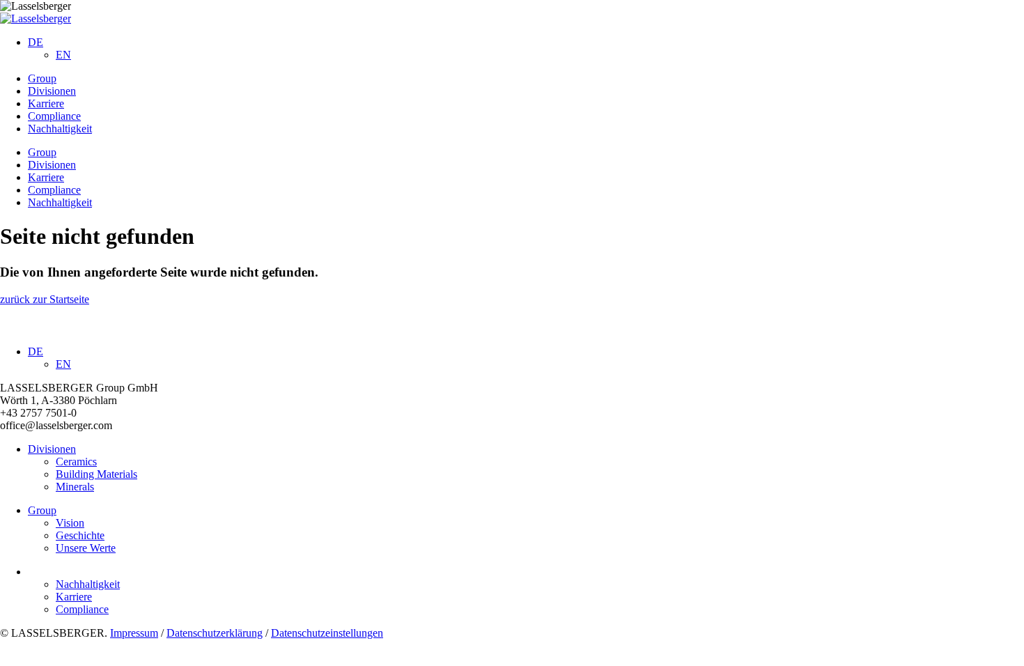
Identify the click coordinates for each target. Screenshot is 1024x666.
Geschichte (80, 535)
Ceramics (76, 461)
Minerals (75, 487)
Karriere (46, 103)
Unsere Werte (86, 548)
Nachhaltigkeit (60, 128)
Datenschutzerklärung (214, 633)
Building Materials (96, 474)
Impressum (134, 633)
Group (42, 78)
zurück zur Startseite (44, 299)
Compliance (54, 116)
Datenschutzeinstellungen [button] (327, 633)
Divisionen (52, 91)
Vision (70, 523)
